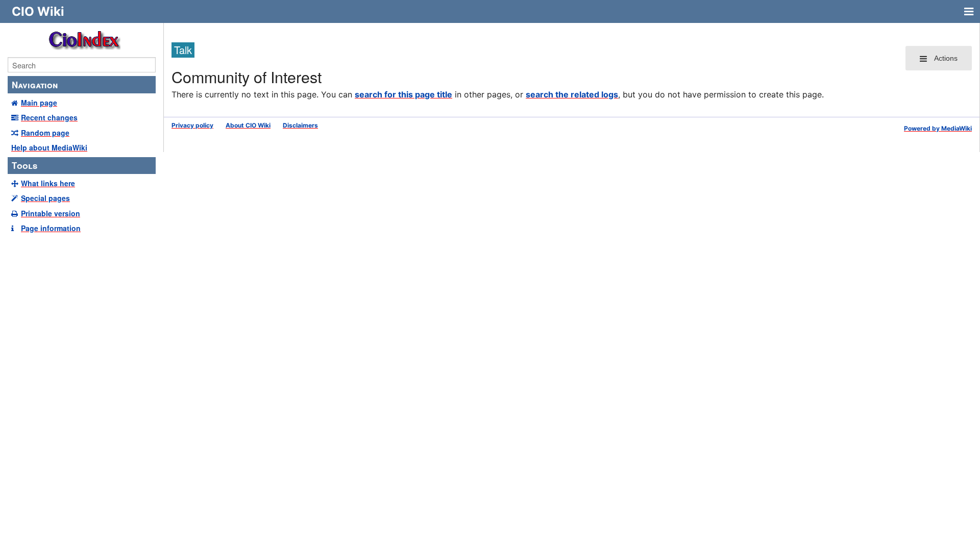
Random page (45, 133)
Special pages (45, 198)
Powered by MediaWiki (938, 128)
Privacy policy (192, 125)
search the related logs (572, 94)
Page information (51, 228)
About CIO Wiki (248, 125)
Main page (39, 102)
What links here (48, 183)
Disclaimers (300, 125)
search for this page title (403, 94)
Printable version (50, 213)
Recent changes (49, 117)
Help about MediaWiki (49, 147)
